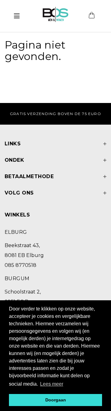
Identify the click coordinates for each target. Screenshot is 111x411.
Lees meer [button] (51, 384)
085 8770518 (20, 265)
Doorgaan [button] (55, 399)
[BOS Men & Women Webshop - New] (55, 16)
